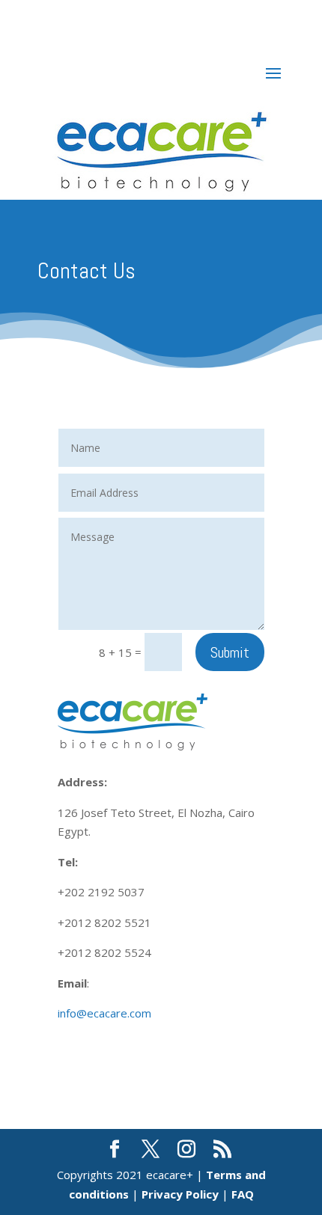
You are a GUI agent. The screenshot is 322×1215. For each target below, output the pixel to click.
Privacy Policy (180, 1194)
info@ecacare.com (104, 1013)
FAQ (242, 1194)
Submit (229, 652)
